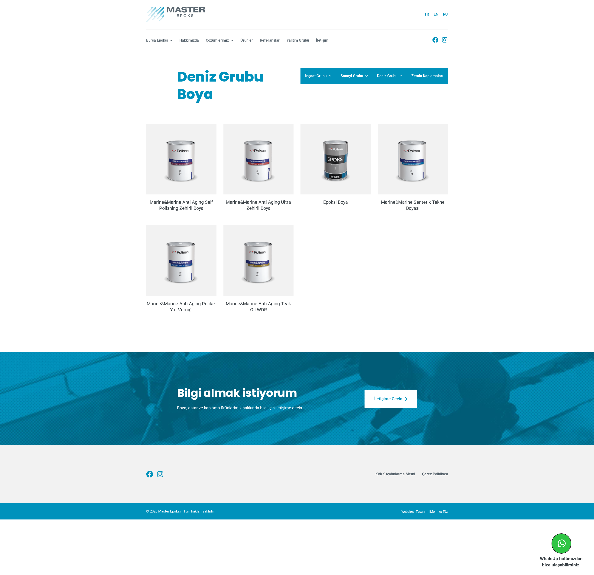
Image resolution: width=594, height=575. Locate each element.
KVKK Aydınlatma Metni (395, 474)
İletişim (322, 40)
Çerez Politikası (435, 474)
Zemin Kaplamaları (427, 76)
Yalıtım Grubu (298, 40)
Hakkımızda (189, 40)
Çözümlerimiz (217, 40)
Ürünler (246, 40)
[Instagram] (445, 40)
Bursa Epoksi (157, 40)
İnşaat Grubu (316, 76)
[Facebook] (435, 40)
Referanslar (270, 40)
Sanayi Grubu (352, 76)
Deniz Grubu (387, 76)
